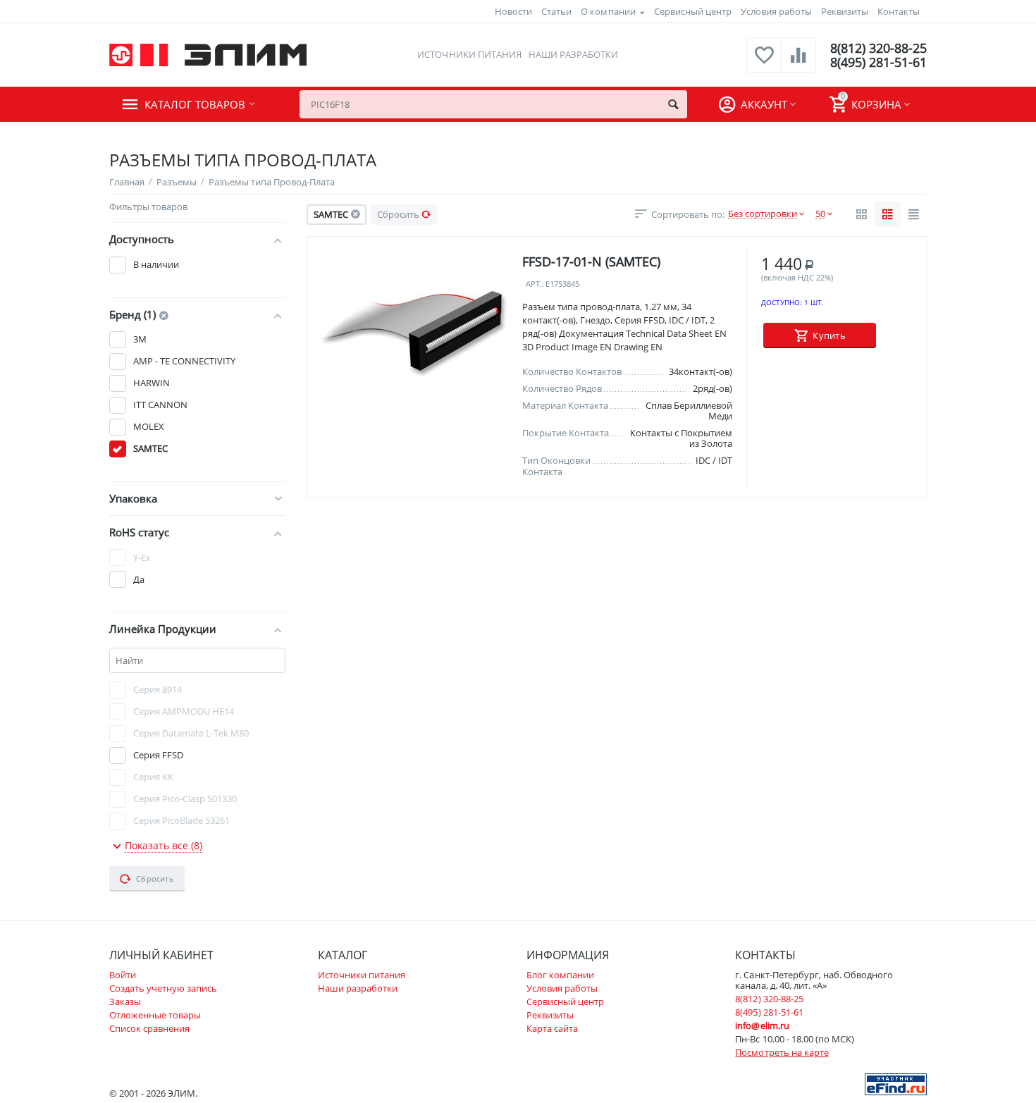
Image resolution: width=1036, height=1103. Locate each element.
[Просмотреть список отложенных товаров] (764, 62)
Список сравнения (149, 1028)
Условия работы (776, 11)
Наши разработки (573, 54)
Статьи (556, 11)
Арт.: (535, 284)
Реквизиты (844, 11)
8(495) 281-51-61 (878, 62)
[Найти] (673, 104)
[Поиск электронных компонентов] (896, 1083)
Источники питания (469, 54)
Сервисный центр (693, 11)
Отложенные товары (155, 1015)
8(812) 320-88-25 (878, 48)
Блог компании (560, 974)
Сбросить (398, 214)
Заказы (125, 1001)
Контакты (898, 11)
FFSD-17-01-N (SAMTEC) (591, 261)
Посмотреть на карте (781, 1052)
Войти (122, 974)
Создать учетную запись (163, 988)
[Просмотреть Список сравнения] (798, 62)
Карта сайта (552, 1028)
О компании (608, 11)
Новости (513, 11)
